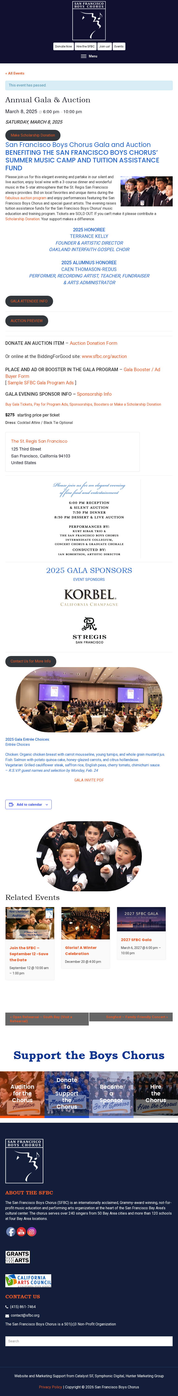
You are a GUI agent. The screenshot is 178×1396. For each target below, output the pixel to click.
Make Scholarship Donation (33, 135)
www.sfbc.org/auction (104, 356)
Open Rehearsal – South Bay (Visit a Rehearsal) (41, 1019)
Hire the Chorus (156, 1093)
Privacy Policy (50, 1387)
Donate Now (63, 46)
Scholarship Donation (22, 219)
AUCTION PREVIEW (27, 321)
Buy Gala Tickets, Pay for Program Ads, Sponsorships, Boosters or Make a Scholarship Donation (83, 404)
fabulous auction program (25, 198)
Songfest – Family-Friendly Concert (137, 1017)
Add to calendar (29, 804)
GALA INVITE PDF (89, 780)
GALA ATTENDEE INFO (29, 301)
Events (119, 46)
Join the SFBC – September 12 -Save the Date (29, 954)
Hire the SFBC (85, 46)
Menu (93, 56)
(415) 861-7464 (23, 1307)
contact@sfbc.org (25, 1315)
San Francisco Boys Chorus (89, 20)
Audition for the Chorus (22, 1093)
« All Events (14, 73)
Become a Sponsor (111, 1093)
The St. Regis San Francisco (39, 441)
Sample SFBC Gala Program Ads (41, 383)
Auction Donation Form (93, 343)
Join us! (104, 46)
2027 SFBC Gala (136, 939)
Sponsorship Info (94, 394)
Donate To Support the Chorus (66, 1093)
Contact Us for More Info (31, 661)
